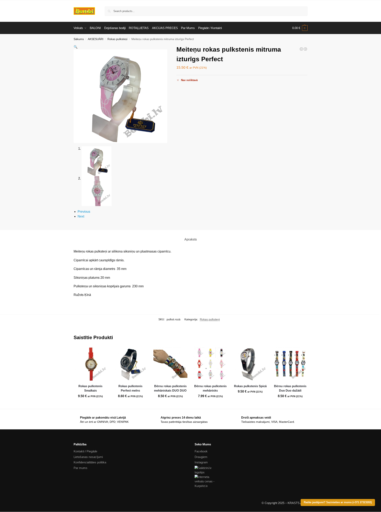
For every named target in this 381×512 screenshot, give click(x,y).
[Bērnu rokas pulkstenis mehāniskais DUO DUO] (170, 364)
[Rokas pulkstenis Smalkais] (91, 364)
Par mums (80, 468)
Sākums (79, 39)
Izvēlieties (90, 405)
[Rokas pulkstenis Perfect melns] (130, 364)
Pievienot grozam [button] (130, 405)
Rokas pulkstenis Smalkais (90, 388)
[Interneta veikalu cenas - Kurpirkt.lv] (251, 481)
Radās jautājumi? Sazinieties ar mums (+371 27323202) (338, 502)
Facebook (201, 451)
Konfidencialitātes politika (90, 462)
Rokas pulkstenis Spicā (250, 386)
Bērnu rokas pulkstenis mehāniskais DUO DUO (170, 388)
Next (81, 216)
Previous (84, 211)
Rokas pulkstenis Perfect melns (130, 388)
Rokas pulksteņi (117, 39)
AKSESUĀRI (95, 39)
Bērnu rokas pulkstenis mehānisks (210, 388)
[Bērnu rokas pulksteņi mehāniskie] (301, 49)
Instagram (201, 462)
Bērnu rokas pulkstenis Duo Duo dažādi (290, 388)
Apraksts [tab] (190, 239)
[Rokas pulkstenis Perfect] (305, 49)
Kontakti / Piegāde (85, 451)
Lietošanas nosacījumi (88, 457)
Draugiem (201, 457)
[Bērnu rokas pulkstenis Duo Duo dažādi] (290, 364)
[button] (300, 28)
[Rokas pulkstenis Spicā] (250, 364)
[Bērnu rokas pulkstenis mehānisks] (210, 364)
